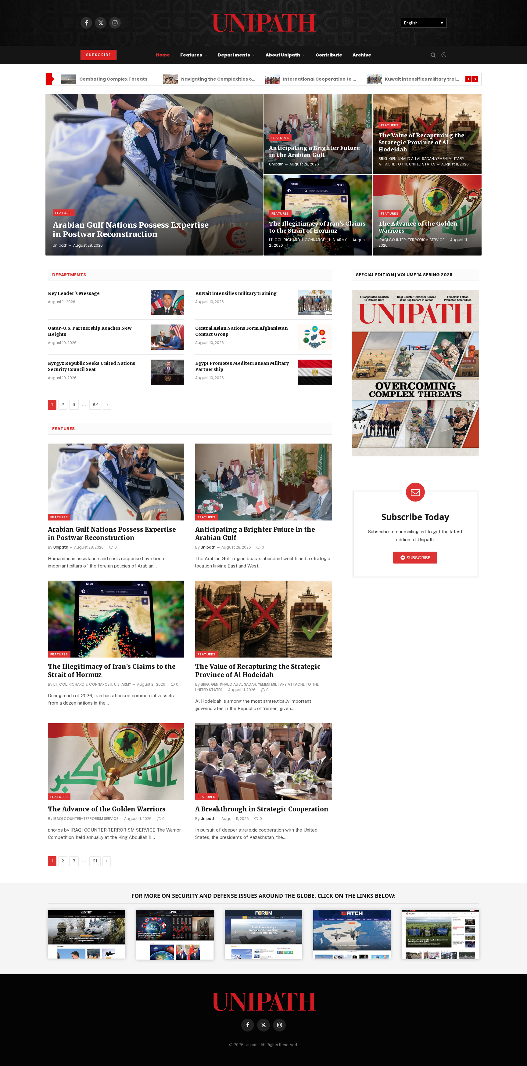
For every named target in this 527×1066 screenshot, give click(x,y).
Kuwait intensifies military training (349, 79)
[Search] (433, 55)
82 (95, 404)
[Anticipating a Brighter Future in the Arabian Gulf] (318, 134)
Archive (362, 55)
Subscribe (98, 54)
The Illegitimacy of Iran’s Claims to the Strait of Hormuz (317, 227)
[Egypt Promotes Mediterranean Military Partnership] (315, 372)
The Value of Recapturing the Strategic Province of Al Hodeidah (421, 142)
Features (191, 55)
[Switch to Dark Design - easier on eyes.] (443, 55)
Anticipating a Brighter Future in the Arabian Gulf (314, 151)
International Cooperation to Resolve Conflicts (262, 79)
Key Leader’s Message (74, 293)
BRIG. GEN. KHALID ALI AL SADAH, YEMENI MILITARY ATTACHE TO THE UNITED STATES (421, 161)
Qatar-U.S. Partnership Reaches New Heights (89, 331)
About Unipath (283, 55)
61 (95, 861)
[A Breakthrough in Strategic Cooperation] (263, 761)
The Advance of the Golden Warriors (418, 227)
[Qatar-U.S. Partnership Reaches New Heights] (167, 337)
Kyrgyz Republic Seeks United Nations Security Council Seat (91, 366)
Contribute (329, 55)
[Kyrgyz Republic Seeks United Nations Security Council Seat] (167, 372)
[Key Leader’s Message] (167, 302)
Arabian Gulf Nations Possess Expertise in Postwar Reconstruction (131, 229)
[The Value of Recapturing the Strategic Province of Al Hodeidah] (263, 619)
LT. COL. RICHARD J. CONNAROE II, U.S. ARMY (308, 239)
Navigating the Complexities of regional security (162, 79)
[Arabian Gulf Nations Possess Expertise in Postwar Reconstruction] (154, 175)
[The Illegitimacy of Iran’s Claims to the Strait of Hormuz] (318, 215)
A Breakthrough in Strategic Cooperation (261, 809)
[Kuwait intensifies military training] (315, 302)
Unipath (60, 245)
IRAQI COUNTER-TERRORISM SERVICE (411, 239)
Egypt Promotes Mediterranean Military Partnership (242, 366)
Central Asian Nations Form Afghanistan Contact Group (241, 331)
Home (163, 55)
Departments (234, 55)
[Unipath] (263, 23)
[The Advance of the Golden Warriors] (427, 215)
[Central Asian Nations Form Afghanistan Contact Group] (315, 337)
